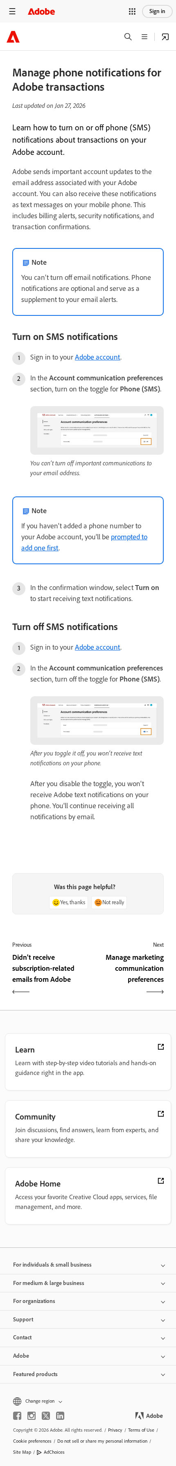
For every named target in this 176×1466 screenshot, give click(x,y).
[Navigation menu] (12, 11)
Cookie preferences (32, 1441)
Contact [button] (22, 1337)
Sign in (157, 11)
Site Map (22, 1452)
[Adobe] (41, 11)
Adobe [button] (21, 1355)
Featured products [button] (35, 1374)
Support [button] (23, 1319)
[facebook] (17, 1416)
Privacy (115, 1430)
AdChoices (54, 1452)
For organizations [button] (34, 1301)
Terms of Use (141, 1430)
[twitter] (46, 1416)
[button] (132, 11)
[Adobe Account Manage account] (165, 37)
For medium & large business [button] (48, 1283)
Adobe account (97, 357)
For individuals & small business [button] (52, 1264)
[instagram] (31, 1416)
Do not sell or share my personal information (102, 1441)
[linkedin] (60, 1416)
